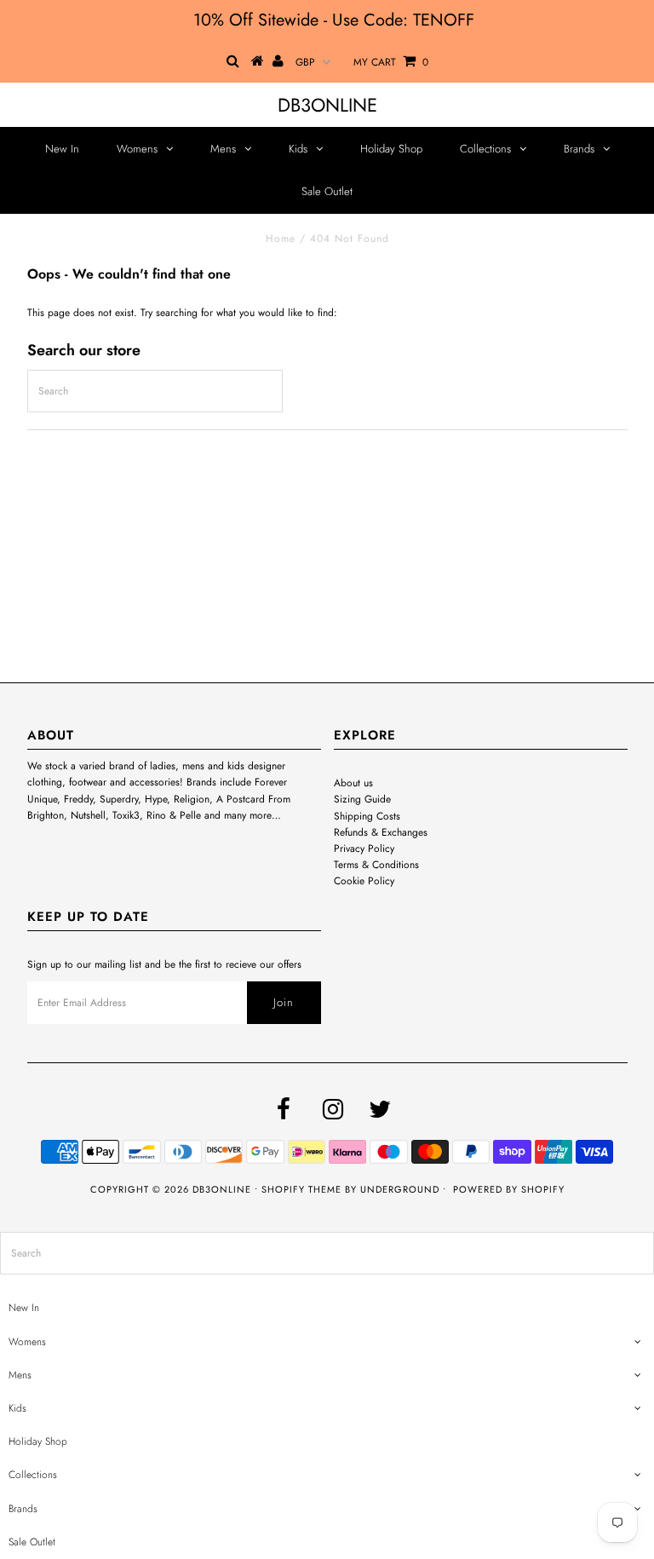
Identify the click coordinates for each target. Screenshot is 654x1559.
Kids (298, 149)
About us (353, 783)
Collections (485, 149)
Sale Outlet (327, 191)
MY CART (390, 62)
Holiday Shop (391, 149)
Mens (223, 149)
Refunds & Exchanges (380, 832)
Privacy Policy (364, 848)
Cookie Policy (364, 881)
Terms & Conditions (376, 864)
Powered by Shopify (509, 1189)
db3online (327, 104)
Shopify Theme (301, 1189)
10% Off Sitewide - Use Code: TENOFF (333, 20)
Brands (579, 149)
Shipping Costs (367, 816)
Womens (137, 149)
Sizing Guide (362, 799)
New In (62, 149)
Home (280, 238)
